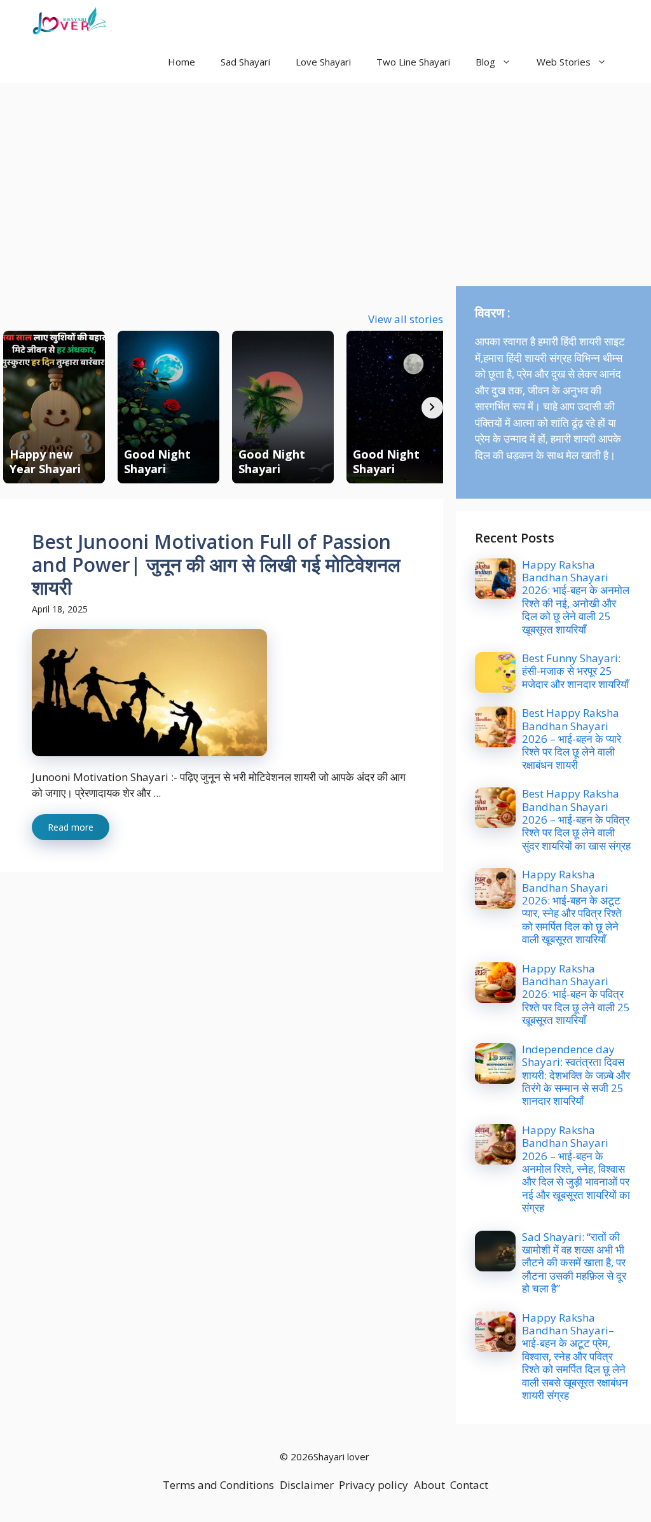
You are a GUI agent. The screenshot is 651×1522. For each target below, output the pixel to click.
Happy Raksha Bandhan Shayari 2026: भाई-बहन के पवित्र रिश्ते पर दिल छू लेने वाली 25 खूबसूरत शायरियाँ (576, 994)
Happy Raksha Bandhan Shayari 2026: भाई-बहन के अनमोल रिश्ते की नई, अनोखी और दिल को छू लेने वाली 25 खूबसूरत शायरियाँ (575, 597)
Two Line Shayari (413, 61)
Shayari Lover (167, 20)
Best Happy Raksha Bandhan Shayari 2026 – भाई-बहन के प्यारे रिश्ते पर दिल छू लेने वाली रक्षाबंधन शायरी (571, 738)
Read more (70, 827)
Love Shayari (323, 61)
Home (181, 61)
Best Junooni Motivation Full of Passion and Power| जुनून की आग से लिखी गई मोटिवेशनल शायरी (216, 564)
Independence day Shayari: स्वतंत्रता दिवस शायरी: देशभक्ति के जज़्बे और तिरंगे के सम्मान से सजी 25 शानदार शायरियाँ (576, 1075)
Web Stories (564, 61)
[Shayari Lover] (69, 20)
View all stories (405, 319)
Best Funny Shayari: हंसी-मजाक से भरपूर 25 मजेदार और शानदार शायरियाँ (575, 671)
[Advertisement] (325, 178)
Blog (485, 61)
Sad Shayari (245, 61)
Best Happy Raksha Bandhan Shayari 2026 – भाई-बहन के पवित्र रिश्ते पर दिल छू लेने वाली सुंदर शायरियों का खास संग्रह (576, 819)
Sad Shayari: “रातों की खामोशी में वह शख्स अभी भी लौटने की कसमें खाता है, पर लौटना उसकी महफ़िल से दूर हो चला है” (574, 1262)
